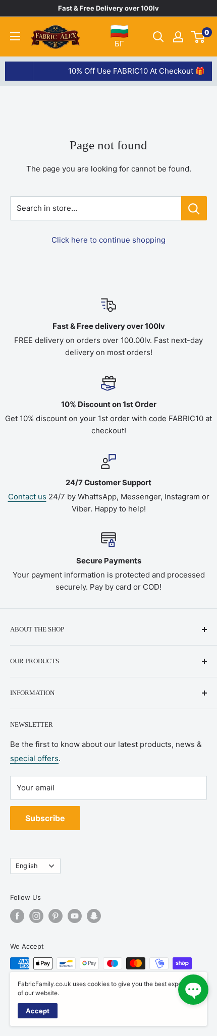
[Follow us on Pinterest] (55, 916)
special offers (34, 758)
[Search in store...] (194, 208)
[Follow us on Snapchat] (94, 916)
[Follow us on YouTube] (75, 916)
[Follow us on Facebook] (17, 916)
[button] (193, 989)
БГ (119, 35)
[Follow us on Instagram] (36, 916)
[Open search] (158, 36)
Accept (37, 1011)
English (27, 866)
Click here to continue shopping (108, 240)
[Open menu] (15, 36)
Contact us (27, 496)
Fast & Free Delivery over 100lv (108, 8)
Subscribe (45, 818)
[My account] (178, 36)
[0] (198, 37)
